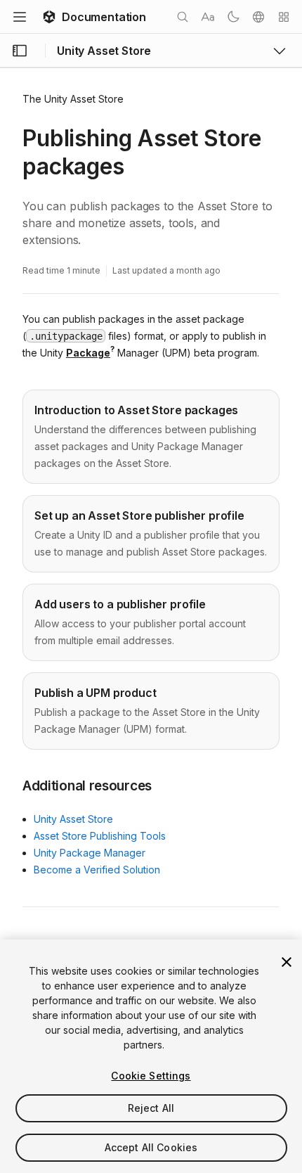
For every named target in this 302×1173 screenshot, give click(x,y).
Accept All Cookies (151, 1147)
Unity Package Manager (89, 853)
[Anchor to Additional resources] (12, 785)
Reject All (151, 1108)
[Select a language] (258, 17)
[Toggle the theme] (233, 17)
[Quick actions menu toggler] (284, 17)
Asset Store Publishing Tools (100, 836)
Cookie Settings (150, 1076)
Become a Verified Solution (97, 870)
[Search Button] (182, 17)
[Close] (286, 962)
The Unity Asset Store (73, 99)
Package (88, 353)
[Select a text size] (208, 17)
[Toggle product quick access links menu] (279, 50)
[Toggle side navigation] (20, 50)
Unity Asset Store (73, 819)
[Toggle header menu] (20, 17)
